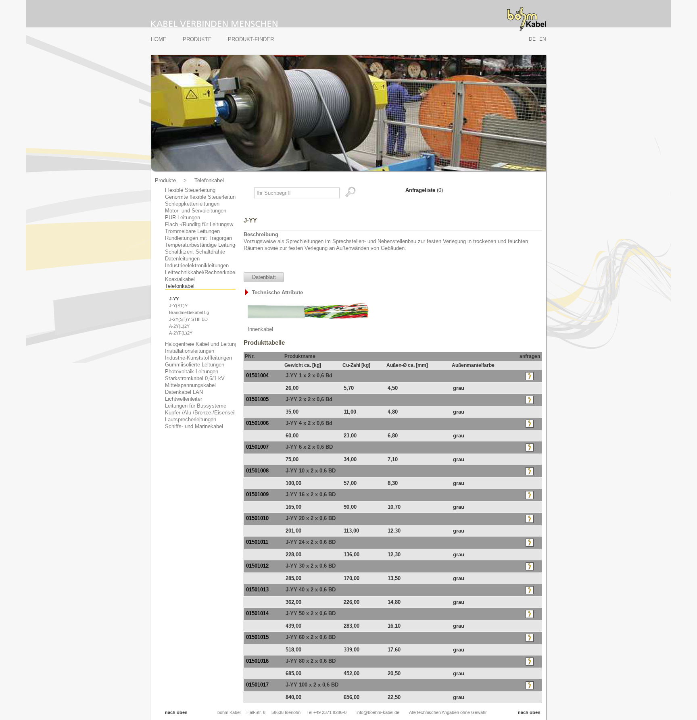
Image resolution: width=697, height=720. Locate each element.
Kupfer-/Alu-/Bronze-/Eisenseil (200, 413)
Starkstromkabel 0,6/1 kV (195, 378)
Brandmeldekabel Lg (189, 312)
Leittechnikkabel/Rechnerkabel (200, 272)
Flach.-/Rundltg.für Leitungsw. (199, 224)
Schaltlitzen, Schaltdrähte (195, 252)
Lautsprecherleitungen (190, 419)
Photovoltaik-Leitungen (191, 371)
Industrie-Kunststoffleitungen (198, 358)
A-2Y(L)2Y (179, 326)
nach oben (176, 712)
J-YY (174, 298)
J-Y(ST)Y (178, 305)
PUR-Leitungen (182, 217)
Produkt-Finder (251, 39)
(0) (424, 190)
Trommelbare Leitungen (192, 231)
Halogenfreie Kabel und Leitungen (204, 344)
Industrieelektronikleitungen (197, 265)
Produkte (197, 39)
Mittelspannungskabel (190, 385)
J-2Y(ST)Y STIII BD (188, 319)
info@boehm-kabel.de (378, 712)
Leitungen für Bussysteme (195, 406)
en (542, 39)
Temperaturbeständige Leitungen (203, 245)
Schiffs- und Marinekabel (194, 426)
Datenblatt (264, 277)
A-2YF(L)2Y (180, 333)
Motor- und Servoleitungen (195, 211)
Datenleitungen (182, 259)
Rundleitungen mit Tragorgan (198, 238)
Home (159, 39)
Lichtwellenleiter (183, 399)
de (532, 39)
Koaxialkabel (180, 279)
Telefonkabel (209, 180)
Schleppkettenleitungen (192, 204)
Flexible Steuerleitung (190, 190)
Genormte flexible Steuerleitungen (204, 197)
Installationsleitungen (189, 351)
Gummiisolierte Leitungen (194, 365)
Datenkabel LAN (184, 392)
